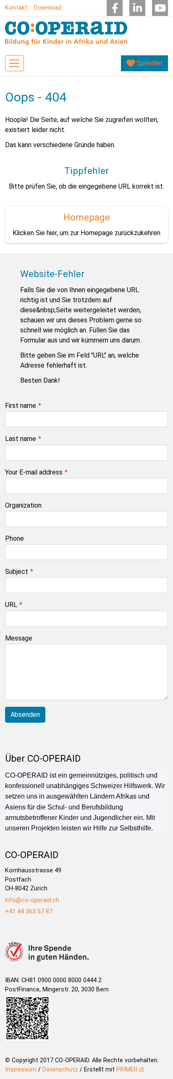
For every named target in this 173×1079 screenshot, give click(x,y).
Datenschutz (60, 1069)
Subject (16, 572)
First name (20, 406)
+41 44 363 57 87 (28, 911)
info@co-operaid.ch (32, 900)
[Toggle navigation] (14, 63)
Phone (14, 538)
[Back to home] (66, 33)
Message (18, 638)
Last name (20, 439)
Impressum (21, 1069)
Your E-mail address (34, 472)
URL (11, 605)
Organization (23, 505)
